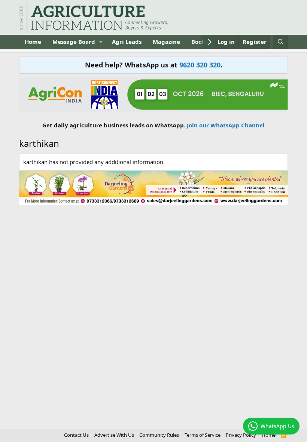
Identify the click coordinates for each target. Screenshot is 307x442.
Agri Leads (127, 41)
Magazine (166, 41)
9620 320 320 (200, 64)
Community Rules (159, 435)
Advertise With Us (114, 435)
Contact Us (76, 435)
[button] (101, 42)
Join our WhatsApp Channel (226, 125)
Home (33, 41)
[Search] (280, 42)
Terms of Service (203, 435)
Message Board (73, 41)
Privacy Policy (241, 435)
